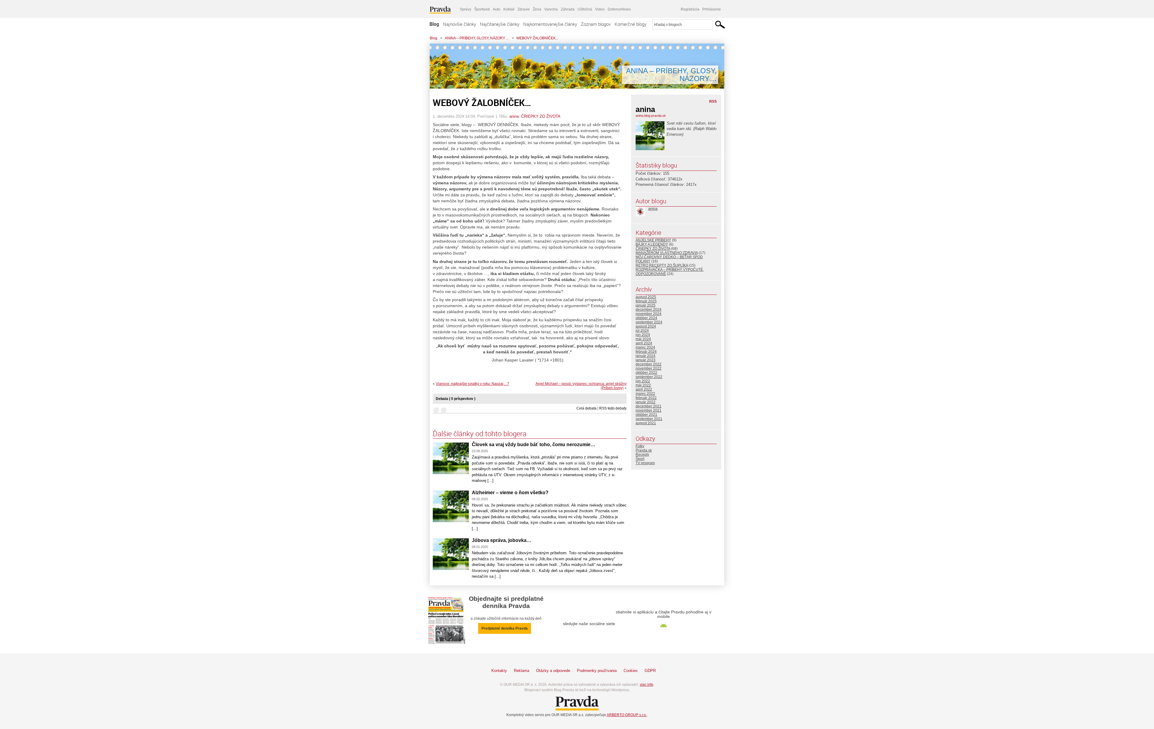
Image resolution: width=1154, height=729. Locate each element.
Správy (465, 9)
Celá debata (586, 408)
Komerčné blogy (630, 24)
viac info (646, 684)
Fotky (640, 446)
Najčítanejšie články (499, 24)
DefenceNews (619, 9)
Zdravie (523, 9)
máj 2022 (643, 385)
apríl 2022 (644, 389)
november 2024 (648, 314)
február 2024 (646, 351)
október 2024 (646, 318)
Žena (537, 9)
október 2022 (646, 373)
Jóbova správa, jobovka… (501, 540)
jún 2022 (643, 381)
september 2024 (649, 322)
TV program (645, 463)
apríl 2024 (644, 343)
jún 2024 (643, 335)
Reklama (521, 670)
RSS (713, 101)
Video (600, 9)
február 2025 (646, 301)
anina (514, 116)
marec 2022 (645, 394)
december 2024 (648, 309)
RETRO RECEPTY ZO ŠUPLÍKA (662, 265)
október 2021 (646, 415)
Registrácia (690, 9)
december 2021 (648, 406)
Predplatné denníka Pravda (504, 628)
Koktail (508, 9)
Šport (640, 459)
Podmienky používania (597, 670)
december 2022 (648, 364)
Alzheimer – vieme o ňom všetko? (510, 492)
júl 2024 (642, 330)
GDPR (650, 670)
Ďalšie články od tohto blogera (480, 433)
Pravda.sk (644, 450)
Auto (496, 9)
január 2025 (645, 305)
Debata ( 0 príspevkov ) (455, 399)
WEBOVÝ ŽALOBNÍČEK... (537, 38)
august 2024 (646, 326)
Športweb (482, 9)
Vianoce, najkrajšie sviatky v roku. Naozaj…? (472, 384)
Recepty (642, 454)
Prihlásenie (711, 9)
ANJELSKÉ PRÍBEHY (653, 240)
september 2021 (649, 419)
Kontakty (499, 670)
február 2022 (646, 398)
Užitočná (585, 9)
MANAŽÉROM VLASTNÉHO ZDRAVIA (667, 253)
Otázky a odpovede (553, 670)
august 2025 (646, 297)
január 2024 (645, 356)
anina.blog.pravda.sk (651, 115)
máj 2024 (643, 339)
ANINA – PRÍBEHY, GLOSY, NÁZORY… (477, 38)
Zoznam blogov (596, 24)
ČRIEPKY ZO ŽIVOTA (540, 116)
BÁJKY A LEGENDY (652, 244)
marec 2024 (645, 347)
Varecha (551, 9)
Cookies (631, 670)
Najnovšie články (459, 24)
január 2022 (645, 402)
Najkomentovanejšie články (550, 24)
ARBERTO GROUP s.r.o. (627, 715)
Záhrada (568, 9)
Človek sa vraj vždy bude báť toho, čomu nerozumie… (533, 444)
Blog (434, 24)
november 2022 (648, 368)
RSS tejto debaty (613, 408)
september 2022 (649, 377)
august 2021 (646, 423)
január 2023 (645, 360)
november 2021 (648, 410)
